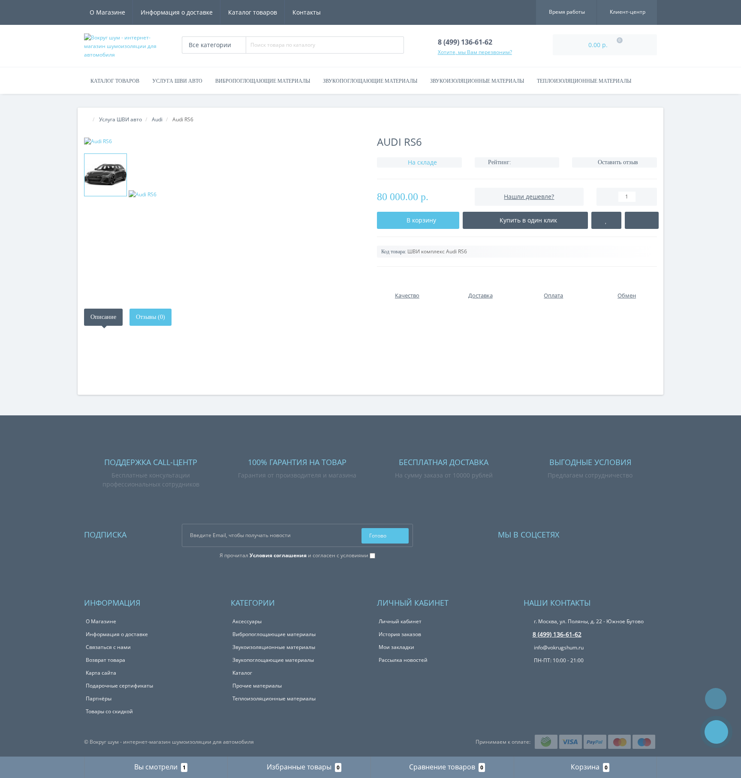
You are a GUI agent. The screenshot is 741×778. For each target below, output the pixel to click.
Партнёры (98, 698)
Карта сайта (101, 672)
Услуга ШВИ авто (177, 81)
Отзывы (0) (150, 317)
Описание (103, 317)
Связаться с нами (108, 647)
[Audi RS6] (224, 141)
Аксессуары (247, 621)
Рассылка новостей (403, 660)
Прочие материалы (257, 685)
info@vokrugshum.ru (558, 647)
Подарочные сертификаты (119, 685)
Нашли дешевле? (529, 196)
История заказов (400, 634)
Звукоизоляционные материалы (477, 81)
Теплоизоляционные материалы (584, 81)
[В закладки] (606, 220)
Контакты (306, 12)
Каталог (242, 672)
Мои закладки (396, 647)
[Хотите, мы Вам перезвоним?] (716, 732)
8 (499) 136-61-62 (557, 634)
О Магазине (107, 12)
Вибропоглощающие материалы (262, 81)
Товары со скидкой (109, 711)
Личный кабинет (400, 621)
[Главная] (86, 119)
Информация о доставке (177, 12)
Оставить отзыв (618, 162)
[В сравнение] (642, 220)
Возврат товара (105, 660)
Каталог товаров (252, 12)
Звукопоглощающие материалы (370, 81)
